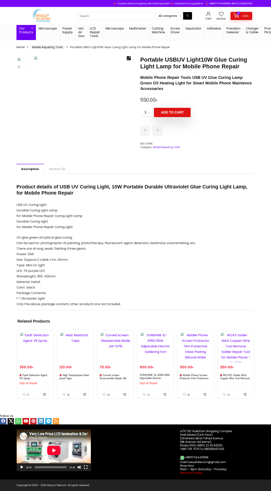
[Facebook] (3, 421)
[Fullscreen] (86, 467)
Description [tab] (30, 169)
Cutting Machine (158, 30)
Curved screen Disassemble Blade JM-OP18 (113, 378)
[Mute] (79, 467)
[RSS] (56, 421)
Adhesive (214, 28)
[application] (54, 450)
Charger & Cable (252, 30)
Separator (193, 28)
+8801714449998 (196, 457)
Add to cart (172, 112)
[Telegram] (48, 421)
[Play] (22, 467)
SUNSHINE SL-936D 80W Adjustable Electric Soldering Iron (155, 378)
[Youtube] (26, 421)
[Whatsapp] (18, 421)
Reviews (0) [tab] (57, 169)
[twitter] (11, 421)
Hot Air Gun (81, 32)
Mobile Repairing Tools (47, 47)
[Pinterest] (33, 421)
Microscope (47, 28)
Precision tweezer (233, 30)
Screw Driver (175, 30)
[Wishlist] (221, 14)
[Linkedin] (41, 421)
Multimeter (137, 28)
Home (20, 47)
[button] (129, 58)
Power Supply (67, 30)
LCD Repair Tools (95, 32)
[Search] (187, 16)
